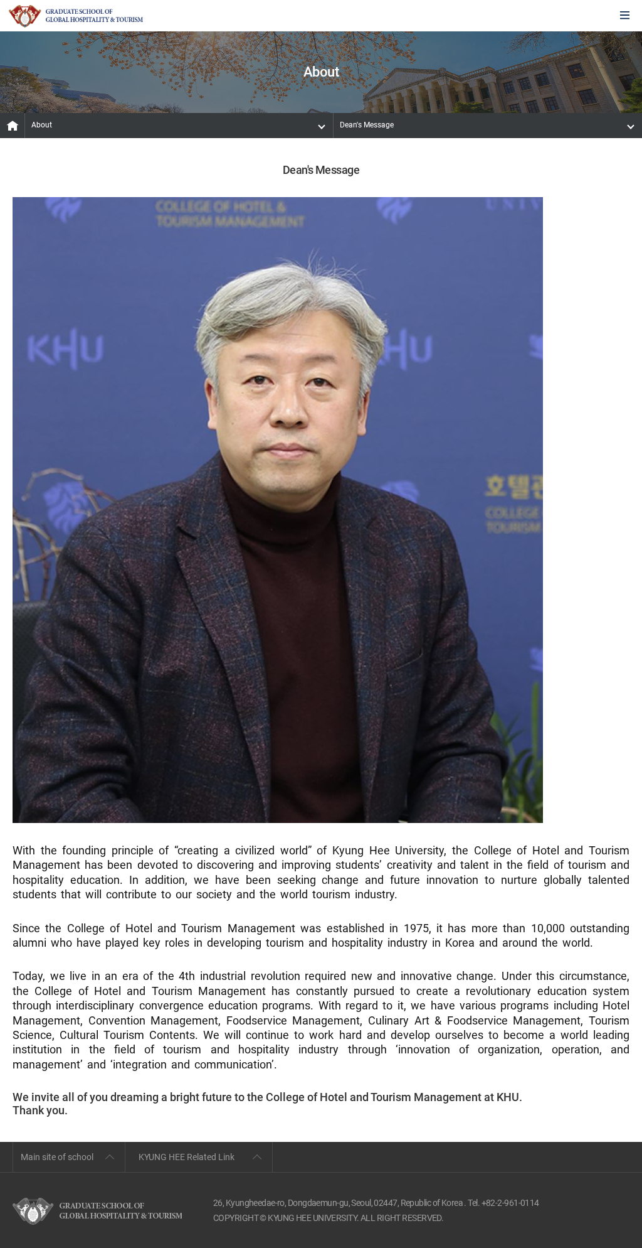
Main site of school (57, 1157)
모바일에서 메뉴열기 (624, 16)
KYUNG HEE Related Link (186, 1157)
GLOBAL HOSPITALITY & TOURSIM (76, 16)
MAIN (12, 125)
